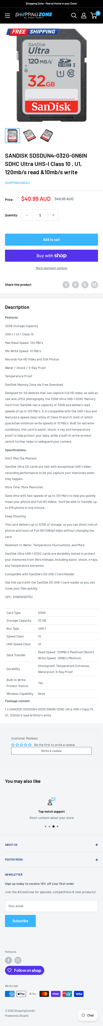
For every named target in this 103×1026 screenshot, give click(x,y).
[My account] (83, 15)
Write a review (51, 751)
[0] (94, 16)
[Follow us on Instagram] (18, 960)
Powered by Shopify (16, 1015)
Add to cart (51, 239)
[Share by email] (94, 284)
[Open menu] (7, 16)
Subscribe (20, 921)
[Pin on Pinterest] (75, 284)
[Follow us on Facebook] (8, 960)
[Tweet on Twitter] (85, 284)
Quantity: (11, 215)
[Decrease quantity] (27, 215)
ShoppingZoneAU (17, 182)
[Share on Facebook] (66, 284)
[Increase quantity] (53, 215)
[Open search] (74, 15)
